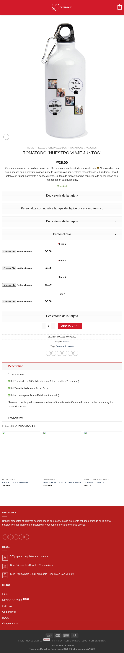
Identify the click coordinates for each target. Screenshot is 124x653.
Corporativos (9, 612)
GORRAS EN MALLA (94, 482)
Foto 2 (62, 260)
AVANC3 (90, 649)
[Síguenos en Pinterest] (26, 536)
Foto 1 (62, 244)
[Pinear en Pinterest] (70, 353)
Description (15, 366)
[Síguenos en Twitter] (15, 536)
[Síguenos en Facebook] (5, 536)
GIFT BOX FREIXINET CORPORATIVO (62, 482)
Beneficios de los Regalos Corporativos (31, 565)
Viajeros (91, 148)
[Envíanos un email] (21, 536)
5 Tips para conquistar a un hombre (29, 556)
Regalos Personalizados (52, 148)
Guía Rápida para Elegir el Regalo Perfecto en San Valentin (42, 574)
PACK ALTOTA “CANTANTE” (15, 482)
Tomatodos (76, 148)
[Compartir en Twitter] (59, 353)
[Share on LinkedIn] (75, 353)
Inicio (5, 594)
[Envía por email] (64, 353)
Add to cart (70, 325)
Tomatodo (69, 346)
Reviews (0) (15, 417)
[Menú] (4, 7)
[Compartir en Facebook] (53, 353)
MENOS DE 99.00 (15, 600)
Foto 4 (62, 294)
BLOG (5, 617)
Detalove (60, 346)
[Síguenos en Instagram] (10, 536)
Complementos (10, 623)
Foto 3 (62, 277)
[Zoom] (6, 137)
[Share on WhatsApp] (48, 353)
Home (30, 148)
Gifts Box (7, 606)
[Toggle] (5, 366)
